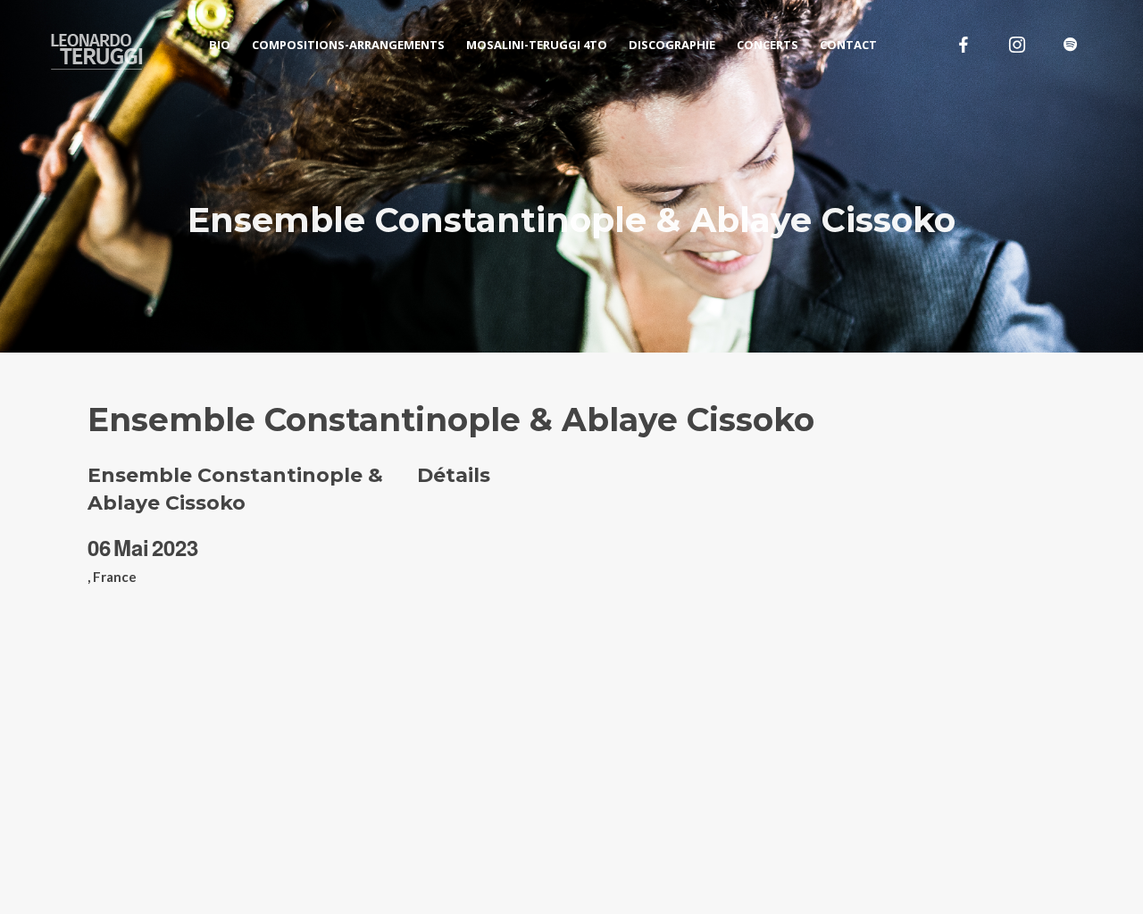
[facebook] (963, 44)
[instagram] (1017, 44)
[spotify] (1070, 44)
